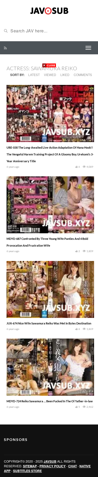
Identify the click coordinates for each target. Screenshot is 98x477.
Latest (34, 74)
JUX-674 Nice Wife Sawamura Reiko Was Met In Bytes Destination (49, 323)
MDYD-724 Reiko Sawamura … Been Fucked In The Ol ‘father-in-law (50, 401)
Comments (83, 74)
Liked (65, 74)
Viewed (50, 74)
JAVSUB (50, 461)
